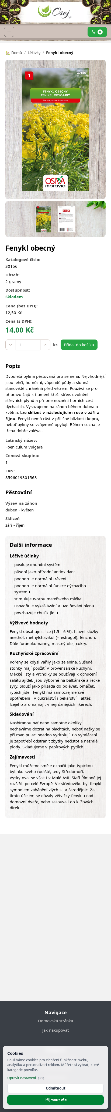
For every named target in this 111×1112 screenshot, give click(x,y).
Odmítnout (55, 1088)
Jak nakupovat (55, 1030)
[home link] (54, 13)
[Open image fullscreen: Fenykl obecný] (55, 129)
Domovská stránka (55, 1020)
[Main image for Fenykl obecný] (43, 219)
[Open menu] (9, 32)
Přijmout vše (55, 1100)
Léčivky (34, 52)
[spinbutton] (28, 345)
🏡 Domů (13, 52)
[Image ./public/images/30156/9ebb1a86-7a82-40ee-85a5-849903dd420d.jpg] (66, 219)
